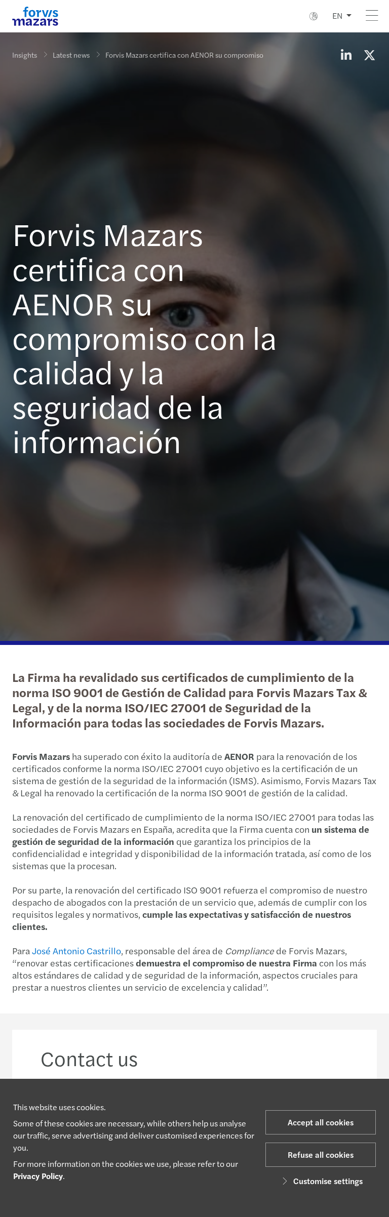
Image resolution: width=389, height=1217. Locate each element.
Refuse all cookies (321, 1154)
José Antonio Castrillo (76, 950)
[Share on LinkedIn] (346, 55)
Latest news (71, 55)
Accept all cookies (321, 1122)
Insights (24, 55)
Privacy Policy (38, 1176)
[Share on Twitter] (369, 55)
